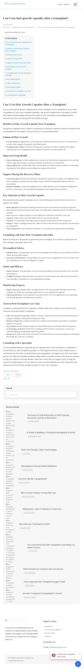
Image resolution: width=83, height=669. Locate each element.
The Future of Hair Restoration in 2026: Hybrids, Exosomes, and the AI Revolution (48, 416)
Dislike (18, 375)
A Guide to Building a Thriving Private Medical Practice (51, 432)
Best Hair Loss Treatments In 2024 (34, 524)
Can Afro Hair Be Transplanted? (32, 479)
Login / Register (63, 4)
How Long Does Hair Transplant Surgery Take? (44, 582)
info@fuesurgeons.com (58, 647)
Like (8, 375)
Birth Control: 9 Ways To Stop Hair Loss (38, 493)
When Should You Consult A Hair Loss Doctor (43, 569)
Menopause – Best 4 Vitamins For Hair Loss (42, 509)
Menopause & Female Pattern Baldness (39, 466)
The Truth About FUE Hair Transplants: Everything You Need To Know (51, 546)
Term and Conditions (52, 630)
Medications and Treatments (24, 27)
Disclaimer (48, 626)
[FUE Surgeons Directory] (15, 4)
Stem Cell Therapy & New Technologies (39, 450)
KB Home (6, 27)
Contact (47, 636)
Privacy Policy (49, 633)
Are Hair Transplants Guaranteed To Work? (42, 593)
